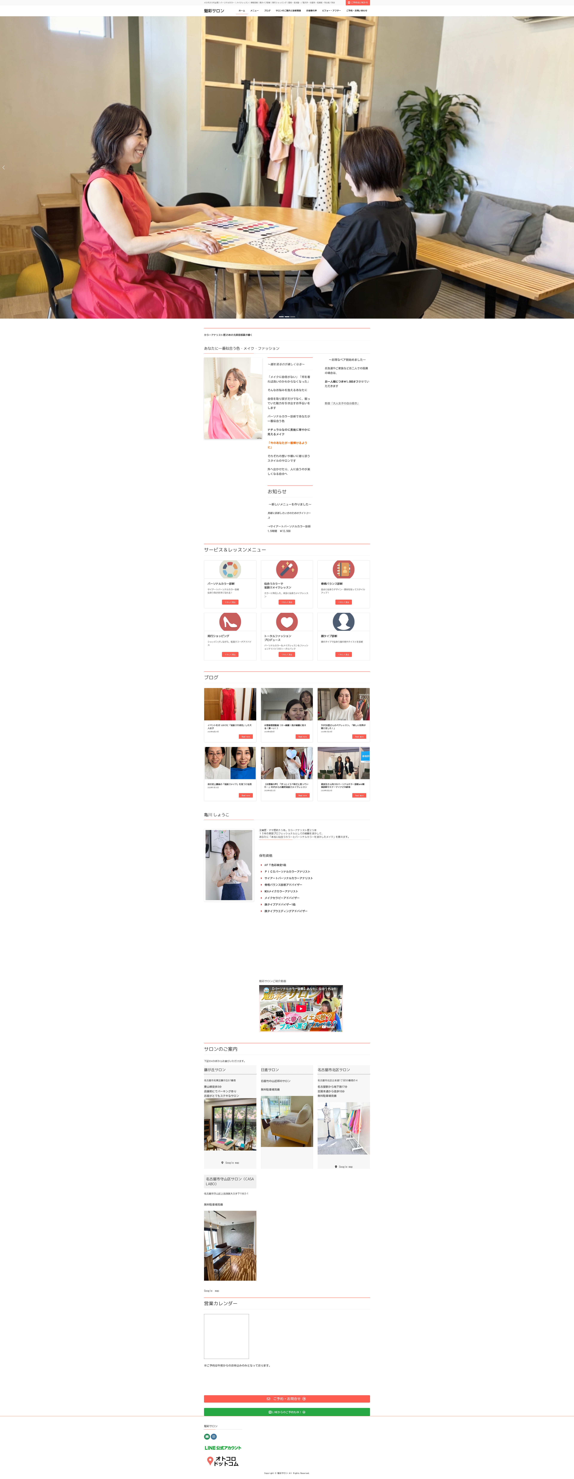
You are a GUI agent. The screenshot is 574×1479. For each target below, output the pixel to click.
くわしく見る (230, 602)
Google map (211, 1290)
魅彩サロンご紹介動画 (272, 981)
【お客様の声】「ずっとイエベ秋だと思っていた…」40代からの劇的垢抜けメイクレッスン (286, 786)
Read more (246, 737)
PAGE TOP (559, 1431)
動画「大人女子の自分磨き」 (342, 403)
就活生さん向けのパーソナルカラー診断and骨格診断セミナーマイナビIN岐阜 (342, 786)
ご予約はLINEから (359, 2)
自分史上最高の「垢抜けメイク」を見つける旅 (230, 784)
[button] (281, 316)
